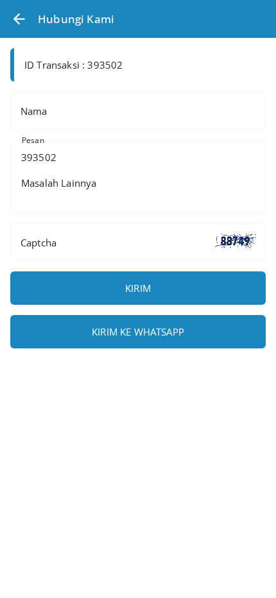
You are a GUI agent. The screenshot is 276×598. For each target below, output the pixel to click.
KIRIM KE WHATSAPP (138, 331)
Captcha (38, 242)
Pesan (33, 140)
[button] (19, 19)
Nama (34, 111)
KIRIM (138, 288)
